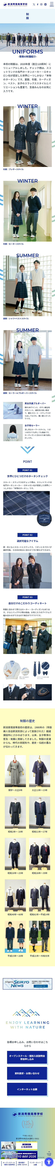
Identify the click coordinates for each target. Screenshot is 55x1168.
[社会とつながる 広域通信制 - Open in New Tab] (19, 1145)
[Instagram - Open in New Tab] (41, 4)
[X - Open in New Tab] (34, 4)
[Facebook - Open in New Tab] (37, 4)
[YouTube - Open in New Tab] (45, 4)
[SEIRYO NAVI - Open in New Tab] (19, 1155)
